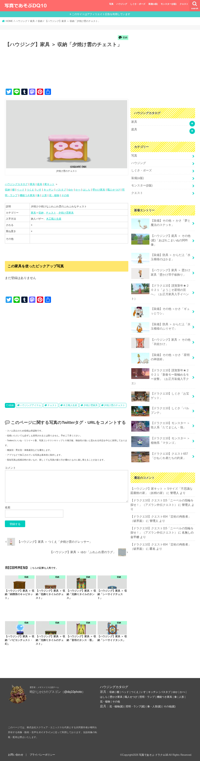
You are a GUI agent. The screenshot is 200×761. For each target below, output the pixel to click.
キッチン (49, 189)
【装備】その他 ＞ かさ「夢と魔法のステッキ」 (170, 222)
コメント (10, 467)
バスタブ (61, 189)
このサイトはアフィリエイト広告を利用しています (101, 14)
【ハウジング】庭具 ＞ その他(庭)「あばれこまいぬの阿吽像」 (170, 240)
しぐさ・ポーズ (137, 4)
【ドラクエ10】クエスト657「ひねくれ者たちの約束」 (169, 456)
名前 (7, 507)
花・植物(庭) (116, 706)
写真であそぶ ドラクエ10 (153, 754)
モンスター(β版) (169, 4)
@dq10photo (73, 691)
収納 (7, 189)
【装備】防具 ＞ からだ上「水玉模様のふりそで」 (170, 326)
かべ (77, 189)
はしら (86, 189)
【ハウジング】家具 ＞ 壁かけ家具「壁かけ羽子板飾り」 (170, 272)
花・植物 (54, 195)
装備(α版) (153, 4)
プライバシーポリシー (42, 754)
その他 (65, 195)
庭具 (39, 184)
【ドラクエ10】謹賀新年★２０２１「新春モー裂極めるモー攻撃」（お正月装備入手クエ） (160, 377)
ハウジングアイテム (30, 405)
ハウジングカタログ (16, 184)
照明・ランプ (147, 696)
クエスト (184, 4)
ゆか (70, 189)
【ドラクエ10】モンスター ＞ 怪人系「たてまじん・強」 (170, 425)
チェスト (51, 212)
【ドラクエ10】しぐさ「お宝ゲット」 (170, 395)
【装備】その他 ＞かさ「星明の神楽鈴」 (170, 357)
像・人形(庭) (154, 706)
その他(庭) (169, 706)
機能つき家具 (27, 195)
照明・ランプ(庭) (135, 706)
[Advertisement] (76, 72)
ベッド (20, 189)
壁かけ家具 (98, 189)
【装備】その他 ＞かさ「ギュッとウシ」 (170, 311)
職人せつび (113, 189)
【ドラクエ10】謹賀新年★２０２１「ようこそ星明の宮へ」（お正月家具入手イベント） (160, 292)
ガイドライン (45, 732)
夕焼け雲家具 (66, 212)
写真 (111, 4)
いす (38, 189)
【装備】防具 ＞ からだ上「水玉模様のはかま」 (170, 257)
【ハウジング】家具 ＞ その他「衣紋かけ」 (170, 342)
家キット (49, 184)
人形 (44, 195)
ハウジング (121, 4)
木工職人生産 (53, 218)
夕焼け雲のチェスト (114, 405)
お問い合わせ (15, 754)
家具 (32, 184)
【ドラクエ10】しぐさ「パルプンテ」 (170, 410)
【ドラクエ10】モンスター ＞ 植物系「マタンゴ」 (170, 440)
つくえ (30, 189)
